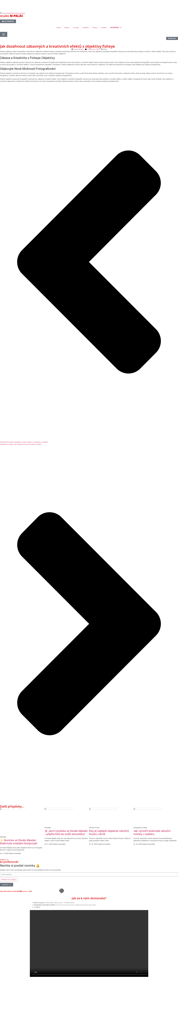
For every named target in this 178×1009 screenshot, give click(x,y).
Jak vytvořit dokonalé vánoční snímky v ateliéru (152, 832)
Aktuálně (86, 27)
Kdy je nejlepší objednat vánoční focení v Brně (109, 832)
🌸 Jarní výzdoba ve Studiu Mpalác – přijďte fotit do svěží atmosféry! (66, 832)
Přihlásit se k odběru (9, 880)
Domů (58, 27)
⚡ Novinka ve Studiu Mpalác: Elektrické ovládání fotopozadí (18, 842)
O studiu (76, 27)
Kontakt (104, 27)
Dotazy (94, 27)
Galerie (66, 27)
